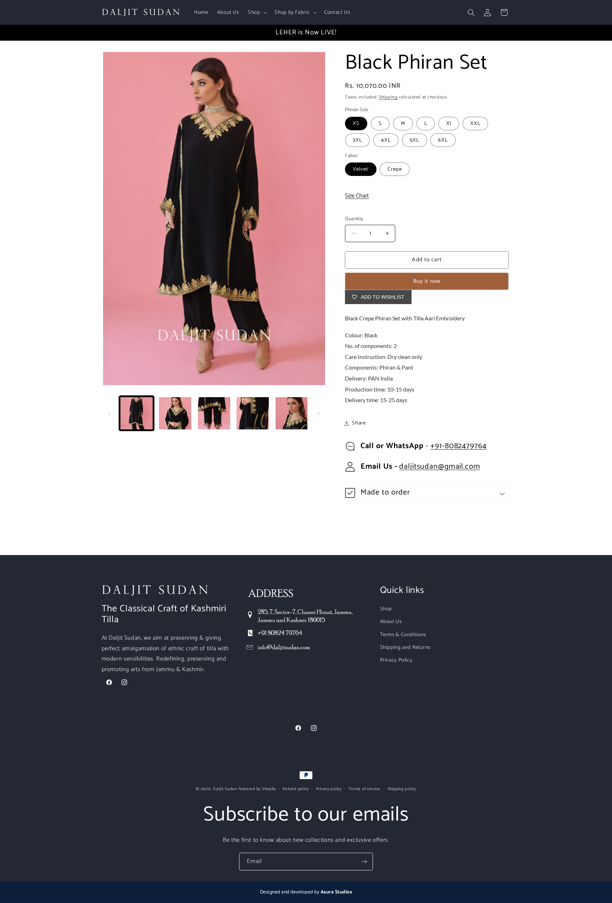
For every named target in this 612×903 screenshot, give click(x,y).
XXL (475, 123)
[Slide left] (109, 413)
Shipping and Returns (405, 647)
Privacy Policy (396, 660)
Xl (448, 123)
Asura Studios (336, 892)
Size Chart (357, 196)
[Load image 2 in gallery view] (175, 413)
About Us (391, 621)
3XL (357, 140)
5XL (414, 140)
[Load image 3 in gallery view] (214, 413)
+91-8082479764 (458, 446)
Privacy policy (329, 788)
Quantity (354, 218)
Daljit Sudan (225, 788)
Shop (386, 609)
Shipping (388, 97)
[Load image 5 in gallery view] (291, 413)
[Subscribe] (364, 861)
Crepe (394, 169)
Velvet (360, 169)
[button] (256, 12)
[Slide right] (319, 413)
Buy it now (427, 281)
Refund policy (296, 788)
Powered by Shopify (257, 788)
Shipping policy (401, 788)
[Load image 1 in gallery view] (136, 413)
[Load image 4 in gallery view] (252, 413)
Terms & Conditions (403, 634)
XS (356, 123)
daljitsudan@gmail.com (439, 466)
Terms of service (364, 788)
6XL (443, 140)
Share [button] (359, 423)
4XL (386, 140)
